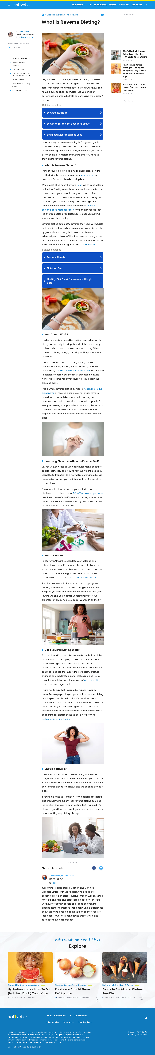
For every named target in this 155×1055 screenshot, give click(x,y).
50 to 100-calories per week (88, 493)
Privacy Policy (52, 1022)
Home (43, 15)
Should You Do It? (19, 90)
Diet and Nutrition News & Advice (62, 15)
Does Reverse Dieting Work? (21, 85)
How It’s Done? (18, 80)
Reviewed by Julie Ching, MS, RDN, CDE (120, 997)
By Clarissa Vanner (15, 997)
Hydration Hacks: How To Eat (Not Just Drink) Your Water (134, 87)
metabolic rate (89, 244)
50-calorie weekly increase (83, 577)
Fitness (112, 5)
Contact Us (80, 1015)
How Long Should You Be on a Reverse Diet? (21, 74)
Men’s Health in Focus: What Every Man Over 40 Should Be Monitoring (135, 54)
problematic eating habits (56, 719)
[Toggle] (85, 5)
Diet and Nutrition (98, 5)
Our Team (124, 5)
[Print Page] (102, 15)
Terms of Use (68, 1022)
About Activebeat (56, 1015)
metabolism (87, 175)
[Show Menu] (9, 5)
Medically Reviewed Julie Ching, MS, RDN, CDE (74, 998)
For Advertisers (85, 1022)
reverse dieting (92, 680)
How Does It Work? (19, 69)
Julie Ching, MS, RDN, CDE (29, 37)
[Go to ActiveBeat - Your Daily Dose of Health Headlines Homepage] (20, 4)
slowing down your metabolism (73, 370)
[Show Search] (146, 5)
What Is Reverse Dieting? (18, 64)
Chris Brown (24, 31)
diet (80, 184)
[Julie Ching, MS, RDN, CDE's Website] (50, 883)
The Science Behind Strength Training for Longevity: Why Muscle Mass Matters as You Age (134, 70)
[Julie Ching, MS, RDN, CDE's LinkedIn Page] (54, 883)
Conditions (137, 5)
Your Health (77, 5)
